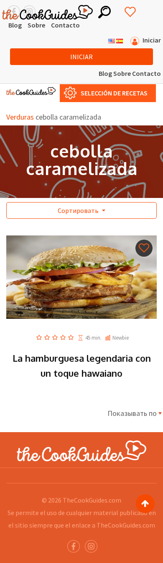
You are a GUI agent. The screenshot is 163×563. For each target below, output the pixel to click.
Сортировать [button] (79, 210)
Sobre (36, 25)
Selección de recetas (114, 93)
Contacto (65, 25)
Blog (15, 25)
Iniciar (81, 57)
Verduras (20, 117)
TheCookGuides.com (92, 500)
